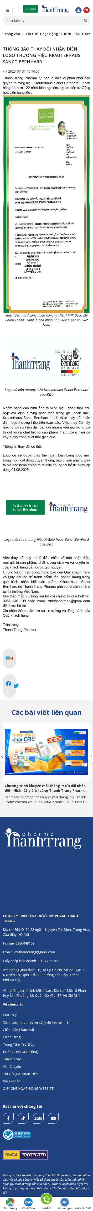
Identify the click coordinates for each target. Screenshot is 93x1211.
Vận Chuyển (12, 1066)
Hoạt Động (49, 34)
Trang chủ (11, 34)
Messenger (64, 1208)
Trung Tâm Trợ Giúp (18, 1044)
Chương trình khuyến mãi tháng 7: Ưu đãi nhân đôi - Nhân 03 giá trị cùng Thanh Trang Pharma (45, 788)
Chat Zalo (28, 1208)
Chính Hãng (12, 1037)
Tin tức (32, 34)
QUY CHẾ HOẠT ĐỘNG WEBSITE (28, 1088)
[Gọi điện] (47, 1200)
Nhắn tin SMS (82, 1208)
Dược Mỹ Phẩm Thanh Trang (25, 1097)
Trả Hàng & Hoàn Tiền (20, 1073)
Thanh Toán (12, 1059)
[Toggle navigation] (8, 10)
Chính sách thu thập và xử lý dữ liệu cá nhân (36, 1022)
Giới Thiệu (10, 1015)
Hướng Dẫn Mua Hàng (20, 1051)
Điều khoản (11, 1081)
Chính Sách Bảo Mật (18, 1029)
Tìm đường (10, 1208)
